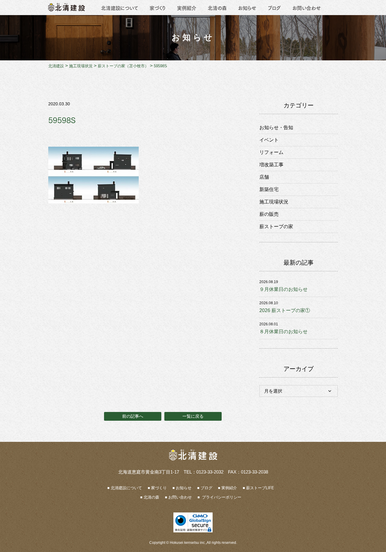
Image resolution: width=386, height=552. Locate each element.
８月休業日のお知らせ (283, 331)
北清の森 (217, 7)
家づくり (158, 7)
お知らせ (247, 7)
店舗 (264, 177)
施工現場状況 (273, 201)
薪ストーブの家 (276, 226)
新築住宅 (269, 189)
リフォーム (271, 152)
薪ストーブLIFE (260, 488)
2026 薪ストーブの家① (284, 310)
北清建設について (119, 7)
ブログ (274, 7)
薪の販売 (269, 214)
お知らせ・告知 (276, 127)
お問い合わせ (306, 7)
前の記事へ (132, 416)
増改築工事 (271, 164)
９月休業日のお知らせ (283, 289)
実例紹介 (186, 7)
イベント (269, 139)
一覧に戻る (193, 416)
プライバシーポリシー (221, 497)
